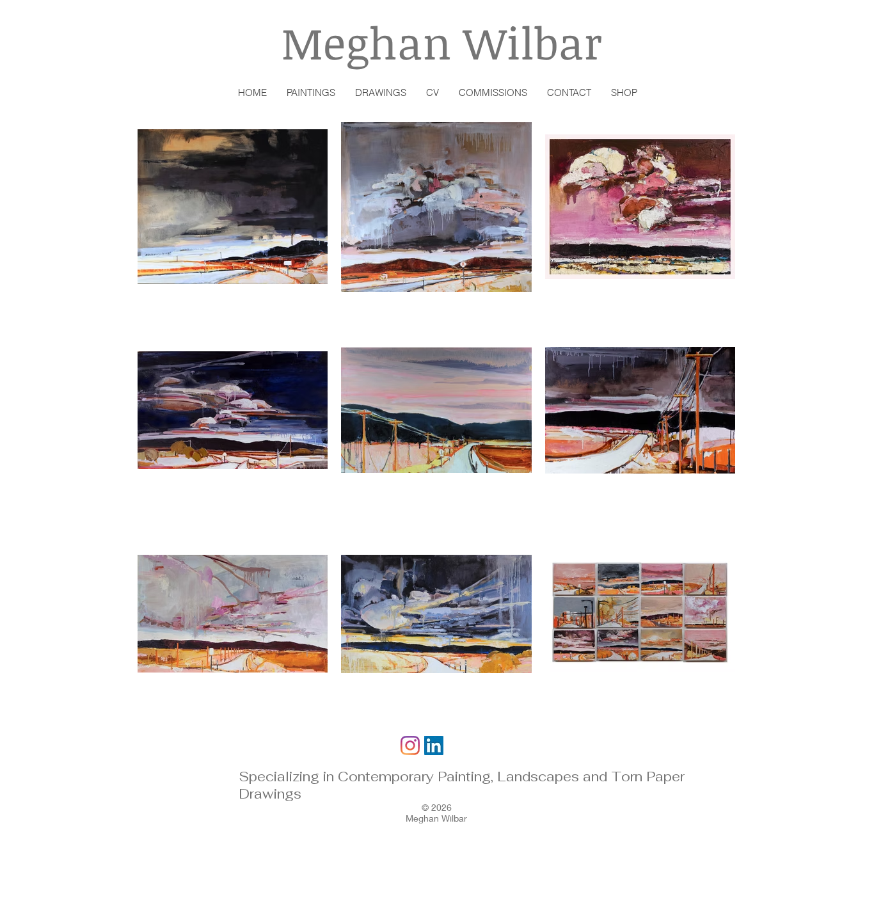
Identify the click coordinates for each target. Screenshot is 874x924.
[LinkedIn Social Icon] (433, 745)
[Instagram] (410, 745)
